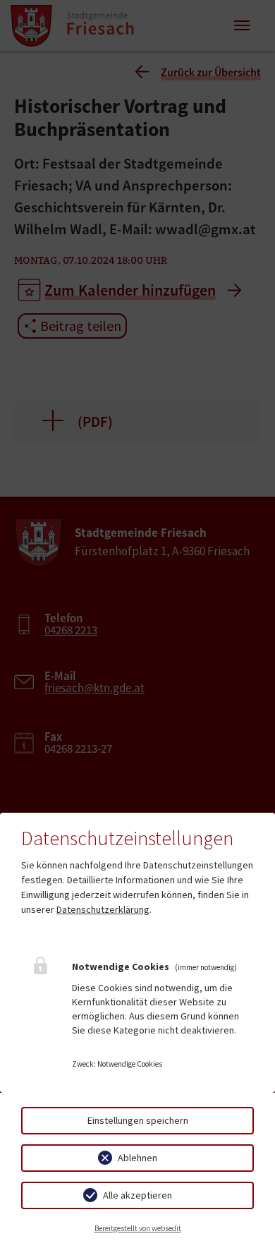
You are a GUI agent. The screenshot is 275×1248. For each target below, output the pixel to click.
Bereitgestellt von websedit (137, 1228)
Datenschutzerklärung (102, 909)
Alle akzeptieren (137, 1195)
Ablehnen (137, 1157)
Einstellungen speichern (137, 1120)
